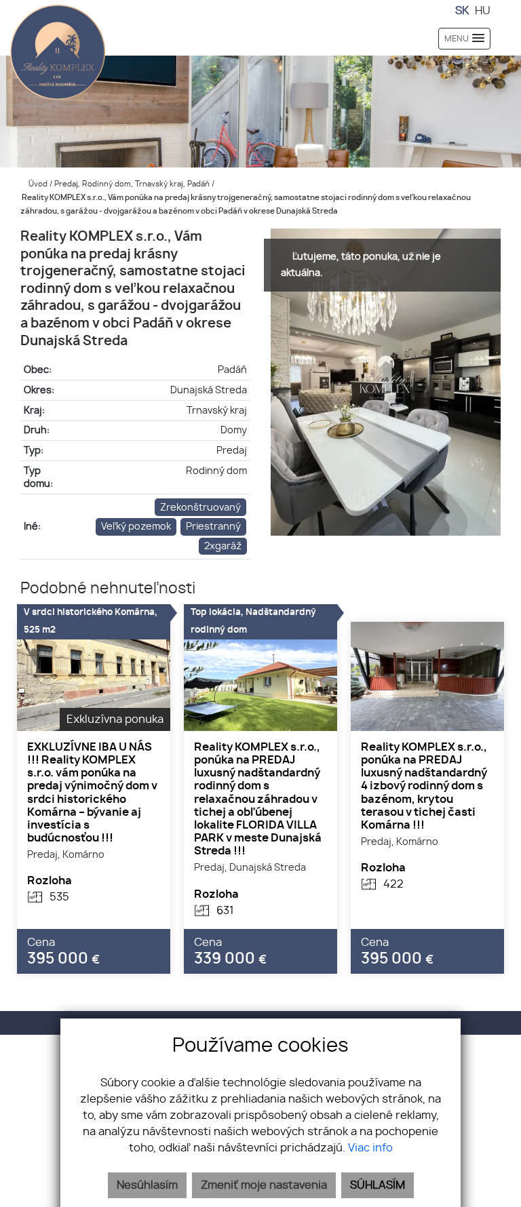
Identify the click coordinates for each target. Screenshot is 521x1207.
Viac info (370, 1148)
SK (462, 10)
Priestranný (213, 526)
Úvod (36, 184)
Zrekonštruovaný (200, 507)
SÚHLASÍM (377, 1185)
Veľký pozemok (136, 526)
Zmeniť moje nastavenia (264, 1185)
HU (482, 10)
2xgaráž (223, 546)
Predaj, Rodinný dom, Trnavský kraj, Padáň (133, 184)
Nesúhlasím (147, 1185)
